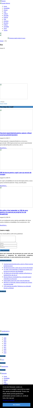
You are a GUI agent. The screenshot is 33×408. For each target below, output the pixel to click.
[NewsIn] (3, 1)
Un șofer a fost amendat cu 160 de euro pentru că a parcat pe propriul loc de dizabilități (14, 212)
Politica (6, 25)
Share (1, 103)
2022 (5, 345)
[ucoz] (2, 359)
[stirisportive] (4, 366)
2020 (5, 349)
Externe (6, 17)
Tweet (5, 103)
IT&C (5, 19)
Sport (5, 28)
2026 (5, 338)
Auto (5, 12)
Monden (6, 23)
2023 (5, 343)
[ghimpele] (3, 373)
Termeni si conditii (8, 400)
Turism (5, 30)
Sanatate (6, 26)
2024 (5, 341)
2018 (5, 352)
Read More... (3, 148)
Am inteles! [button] (16, 404)
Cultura (6, 13)
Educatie (6, 15)
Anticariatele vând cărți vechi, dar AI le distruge (17, 280)
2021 (5, 347)
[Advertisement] (16, 65)
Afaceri (6, 10)
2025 (5, 340)
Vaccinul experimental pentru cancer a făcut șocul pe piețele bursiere (16, 134)
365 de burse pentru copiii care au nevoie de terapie (18, 267)
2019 (5, 351)
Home (5, 6)
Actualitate (7, 8)
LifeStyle (6, 21)
